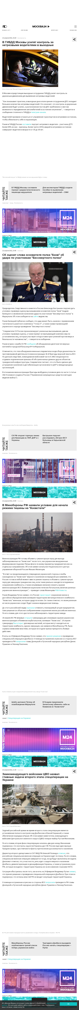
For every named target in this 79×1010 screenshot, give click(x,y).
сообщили (31, 344)
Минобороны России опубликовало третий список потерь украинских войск (24, 945)
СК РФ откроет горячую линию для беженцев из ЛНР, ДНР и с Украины (25, 437)
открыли (28, 618)
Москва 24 (39, 26)
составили (26, 124)
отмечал (61, 853)
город (11, 203)
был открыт (18, 623)
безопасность (18, 203)
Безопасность (22, 38)
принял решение (53, 636)
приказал (31, 607)
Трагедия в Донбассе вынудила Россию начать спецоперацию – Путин (57, 945)
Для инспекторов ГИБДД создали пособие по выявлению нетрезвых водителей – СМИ (57, 189)
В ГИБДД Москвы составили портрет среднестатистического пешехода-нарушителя (26, 189)
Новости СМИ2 (7, 235)
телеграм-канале (38, 112)
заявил (72, 871)
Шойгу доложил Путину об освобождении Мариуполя (23, 703)
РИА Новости (60, 590)
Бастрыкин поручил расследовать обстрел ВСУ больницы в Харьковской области (55, 439)
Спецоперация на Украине (19, 718)
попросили (21, 641)
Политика (20, 251)
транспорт (5, 203)
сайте (35, 316)
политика (5, 453)
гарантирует (45, 595)
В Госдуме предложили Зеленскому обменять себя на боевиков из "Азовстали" (56, 704)
